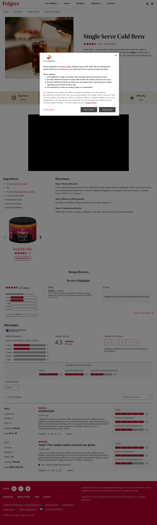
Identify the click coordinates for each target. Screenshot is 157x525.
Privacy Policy (66, 66)
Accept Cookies (107, 110)
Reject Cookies (89, 110)
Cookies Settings (49, 109)
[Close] (115, 55)
